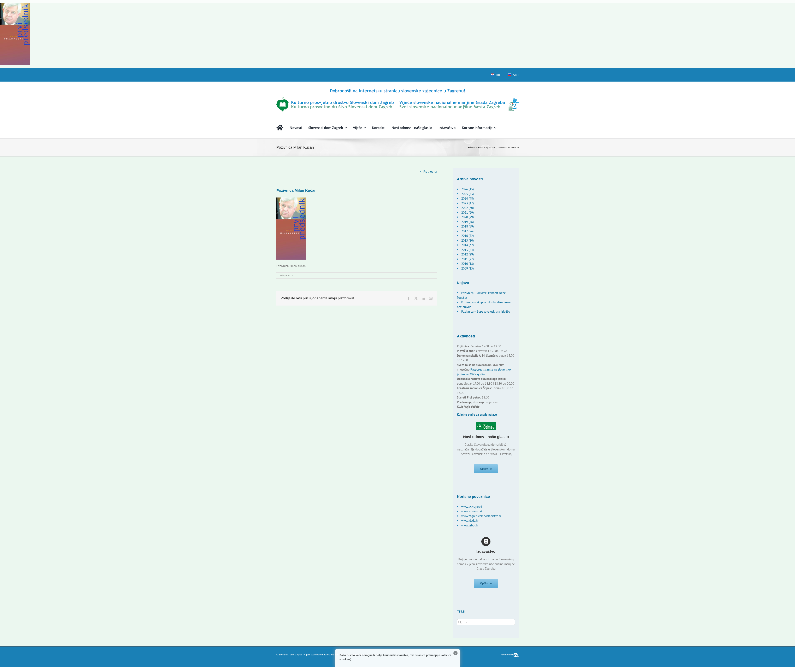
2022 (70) (467, 208)
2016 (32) (467, 236)
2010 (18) (467, 264)
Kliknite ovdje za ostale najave (477, 415)
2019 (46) (467, 222)
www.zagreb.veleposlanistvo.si (481, 516)
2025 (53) (467, 194)
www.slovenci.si (471, 511)
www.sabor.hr (470, 525)
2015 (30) (467, 240)
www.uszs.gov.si (471, 507)
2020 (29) (467, 217)
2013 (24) (467, 250)
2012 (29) (467, 254)
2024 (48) (467, 198)
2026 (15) (467, 189)
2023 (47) (467, 203)
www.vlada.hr (470, 521)
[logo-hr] (397, 90)
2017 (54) (467, 231)
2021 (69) (467, 212)
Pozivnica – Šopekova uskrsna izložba (485, 311)
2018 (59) (467, 226)
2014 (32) (467, 245)
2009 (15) (467, 268)
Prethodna (430, 171)
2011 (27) (467, 259)
